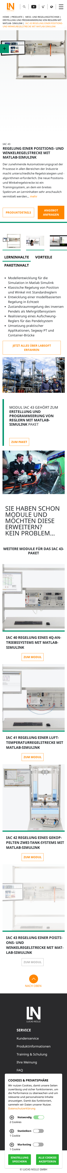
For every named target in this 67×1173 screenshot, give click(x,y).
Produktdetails (18, 212)
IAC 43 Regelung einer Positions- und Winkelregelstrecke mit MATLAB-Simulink (33, 25)
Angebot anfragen (51, 212)
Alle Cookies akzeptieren (47, 1159)
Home (6, 16)
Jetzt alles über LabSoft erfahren (32, 348)
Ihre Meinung (27, 1062)
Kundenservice (28, 1038)
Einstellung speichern (19, 1159)
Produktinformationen (34, 1046)
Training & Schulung (32, 1054)
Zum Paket (19, 442)
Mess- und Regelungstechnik (42, 16)
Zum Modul (33, 657)
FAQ (20, 1070)
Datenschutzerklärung (21, 1108)
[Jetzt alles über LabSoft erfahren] (32, 347)
